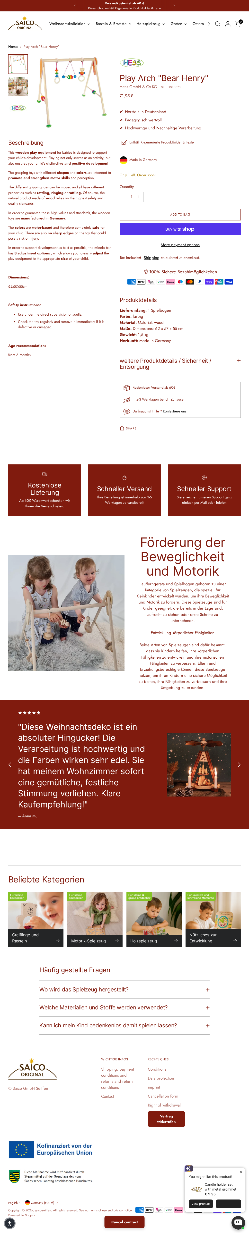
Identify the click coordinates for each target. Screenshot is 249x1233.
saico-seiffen (43, 1210)
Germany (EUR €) (42, 1202)
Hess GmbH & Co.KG (138, 87)
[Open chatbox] (238, 1223)
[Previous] (75, 5)
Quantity (127, 187)
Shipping (152, 257)
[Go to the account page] (228, 24)
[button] (10, 1223)
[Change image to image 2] (18, 86)
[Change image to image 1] (18, 64)
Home (13, 46)
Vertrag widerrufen (166, 1119)
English (13, 1202)
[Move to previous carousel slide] (10, 764)
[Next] (174, 5)
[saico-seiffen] (25, 23)
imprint (154, 1087)
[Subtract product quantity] (124, 197)
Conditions (157, 1069)
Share (131, 428)
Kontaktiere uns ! (175, 411)
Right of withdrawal (164, 1105)
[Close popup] (241, 1172)
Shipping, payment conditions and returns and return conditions (117, 1078)
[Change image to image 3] (18, 108)
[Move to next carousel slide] (239, 764)
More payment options (180, 245)
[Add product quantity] (138, 197)
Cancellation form (163, 1096)
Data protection (161, 1078)
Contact (107, 1096)
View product (201, 1204)
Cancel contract (124, 1222)
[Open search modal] (217, 24)
